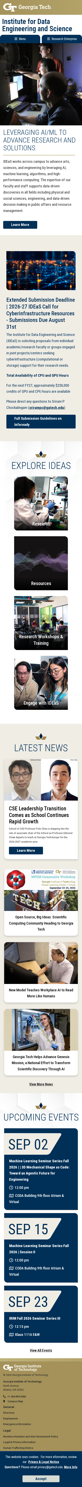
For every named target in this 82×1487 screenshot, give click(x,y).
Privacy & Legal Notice (43, 1462)
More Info (70, 1467)
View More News (41, 1084)
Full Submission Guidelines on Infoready (38, 421)
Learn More (20, 224)
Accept (41, 1478)
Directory (8, 1412)
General (8, 1407)
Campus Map (15, 1401)
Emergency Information (17, 1424)
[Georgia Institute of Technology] (41, 7)
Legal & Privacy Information (19, 1442)
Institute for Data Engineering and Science (37, 25)
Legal (7, 1430)
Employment (10, 1418)
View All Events (41, 1350)
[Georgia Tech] (22, 1366)
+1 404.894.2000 (16, 1396)
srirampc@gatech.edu (46, 407)
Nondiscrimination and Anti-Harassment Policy (30, 1436)
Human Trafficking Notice (18, 1447)
